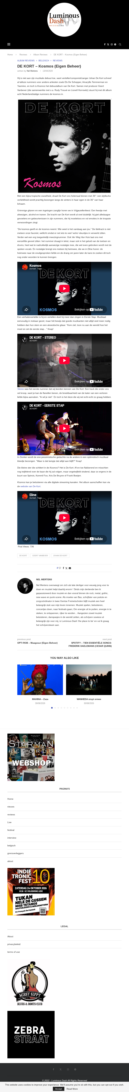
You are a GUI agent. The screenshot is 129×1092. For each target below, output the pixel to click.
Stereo (21, 389)
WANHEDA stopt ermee (89, 699)
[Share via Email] (70, 568)
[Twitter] (108, 44)
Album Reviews (40, 54)
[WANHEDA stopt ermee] (89, 679)
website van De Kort (30, 486)
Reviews (23, 54)
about (10, 861)
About (10, 936)
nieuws (10, 806)
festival (10, 830)
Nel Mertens (32, 71)
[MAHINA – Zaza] (40, 679)
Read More (72, 1089)
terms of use (13, 952)
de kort (23, 556)
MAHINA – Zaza (40, 699)
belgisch (11, 845)
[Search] (120, 44)
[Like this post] (60, 568)
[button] (21, 686)
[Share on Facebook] (63, 568)
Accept (58, 1089)
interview (11, 838)
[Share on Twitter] (66, 568)
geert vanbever (40, 556)
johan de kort (60, 556)
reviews (11, 814)
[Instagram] (112, 44)
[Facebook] (104, 44)
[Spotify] (115, 44)
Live (9, 822)
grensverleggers (15, 853)
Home (10, 54)
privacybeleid (13, 944)
